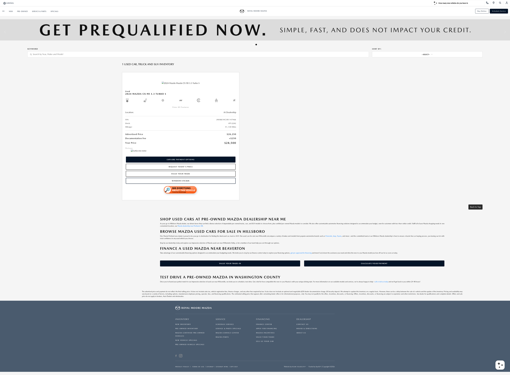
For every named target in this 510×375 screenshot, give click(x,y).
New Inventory (183, 324)
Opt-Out (234, 366)
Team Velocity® (299, 366)
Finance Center (264, 324)
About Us (301, 333)
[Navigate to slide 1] (253, 44)
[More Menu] (3, 11)
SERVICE (221, 319)
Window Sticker (180, 181)
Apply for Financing (266, 328)
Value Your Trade (180, 174)
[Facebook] (176, 356)
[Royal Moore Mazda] (243, 11)
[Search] (501, 3)
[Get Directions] (494, 3)
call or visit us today (381, 282)
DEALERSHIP (303, 319)
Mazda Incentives (265, 333)
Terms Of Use (198, 366)
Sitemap (210, 366)
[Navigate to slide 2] (256, 45)
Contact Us (302, 324)
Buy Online (481, 11)
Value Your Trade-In (230, 263)
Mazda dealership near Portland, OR (190, 226)
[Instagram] (180, 356)
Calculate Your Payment (374, 263)
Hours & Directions (306, 328)
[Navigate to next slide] (508, 32)
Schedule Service (499, 11)
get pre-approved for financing (301, 253)
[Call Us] (488, 3)
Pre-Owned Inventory (186, 328)
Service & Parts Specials (228, 328)
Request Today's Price (181, 167)
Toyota (339, 236)
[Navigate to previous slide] (2, 32)
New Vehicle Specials (186, 340)
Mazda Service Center (227, 333)
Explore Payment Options (180, 160)
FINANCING (263, 319)
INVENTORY (182, 319)
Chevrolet (328, 236)
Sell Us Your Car (265, 341)
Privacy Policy (182, 366)
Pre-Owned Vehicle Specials (190, 344)
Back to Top (475, 207)
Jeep (334, 236)
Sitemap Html (222, 366)
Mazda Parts (222, 337)
